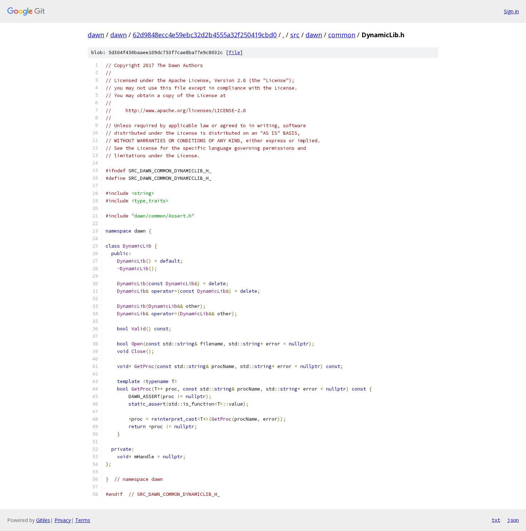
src (294, 34)
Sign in (511, 11)
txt (496, 520)
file (234, 52)
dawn (96, 34)
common (341, 34)
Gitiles (43, 520)
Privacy (62, 520)
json (513, 520)
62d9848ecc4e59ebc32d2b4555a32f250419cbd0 (205, 34)
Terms (82, 520)
